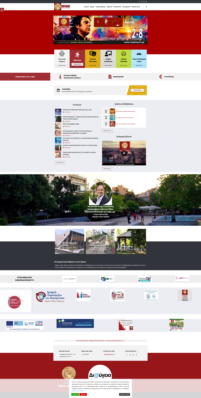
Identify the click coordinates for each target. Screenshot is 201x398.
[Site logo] (62, 6)
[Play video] (124, 153)
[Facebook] (139, 1)
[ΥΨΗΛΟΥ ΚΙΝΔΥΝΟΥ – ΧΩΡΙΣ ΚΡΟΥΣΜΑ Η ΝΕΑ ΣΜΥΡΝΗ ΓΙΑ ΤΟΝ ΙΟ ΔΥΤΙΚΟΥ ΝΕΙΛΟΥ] (58, 119)
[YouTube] (146, 1)
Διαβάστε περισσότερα (78, 390)
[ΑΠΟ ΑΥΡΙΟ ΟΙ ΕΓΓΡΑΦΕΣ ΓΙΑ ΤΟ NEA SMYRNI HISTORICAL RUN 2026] (58, 140)
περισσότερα (137, 90)
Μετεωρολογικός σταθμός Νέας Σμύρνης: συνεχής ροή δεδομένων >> (100, 340)
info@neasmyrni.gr (109, 354)
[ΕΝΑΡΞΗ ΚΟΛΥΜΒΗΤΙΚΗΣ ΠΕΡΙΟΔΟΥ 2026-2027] (58, 112)
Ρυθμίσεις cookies (124, 394)
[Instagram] (142, 1)
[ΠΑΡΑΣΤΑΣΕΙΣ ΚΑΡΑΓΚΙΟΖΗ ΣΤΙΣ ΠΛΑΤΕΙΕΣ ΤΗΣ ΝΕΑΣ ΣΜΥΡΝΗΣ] (58, 154)
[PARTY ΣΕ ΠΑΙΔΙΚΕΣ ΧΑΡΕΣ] (58, 126)
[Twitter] (144, 1)
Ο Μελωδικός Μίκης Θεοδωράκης (125, 111)
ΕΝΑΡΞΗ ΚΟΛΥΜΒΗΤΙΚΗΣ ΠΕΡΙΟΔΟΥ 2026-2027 (77, 110)
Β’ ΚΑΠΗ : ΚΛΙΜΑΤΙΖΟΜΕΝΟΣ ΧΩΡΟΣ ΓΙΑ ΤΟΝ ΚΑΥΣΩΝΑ (80, 145)
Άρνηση (83, 394)
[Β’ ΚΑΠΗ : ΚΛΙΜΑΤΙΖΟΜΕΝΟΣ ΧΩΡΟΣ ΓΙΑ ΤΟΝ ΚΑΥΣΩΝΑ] (58, 147)
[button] (2, 10)
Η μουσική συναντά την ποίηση (124, 117)
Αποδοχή (75, 394)
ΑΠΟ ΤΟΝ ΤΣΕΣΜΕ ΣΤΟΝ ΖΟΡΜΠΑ (125, 124)
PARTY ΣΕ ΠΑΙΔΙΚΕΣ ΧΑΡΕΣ (71, 124)
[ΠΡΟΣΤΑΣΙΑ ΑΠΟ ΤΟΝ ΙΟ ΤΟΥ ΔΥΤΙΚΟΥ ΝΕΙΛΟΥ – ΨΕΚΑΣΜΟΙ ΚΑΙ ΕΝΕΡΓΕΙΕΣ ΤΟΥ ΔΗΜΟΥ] (58, 133)
